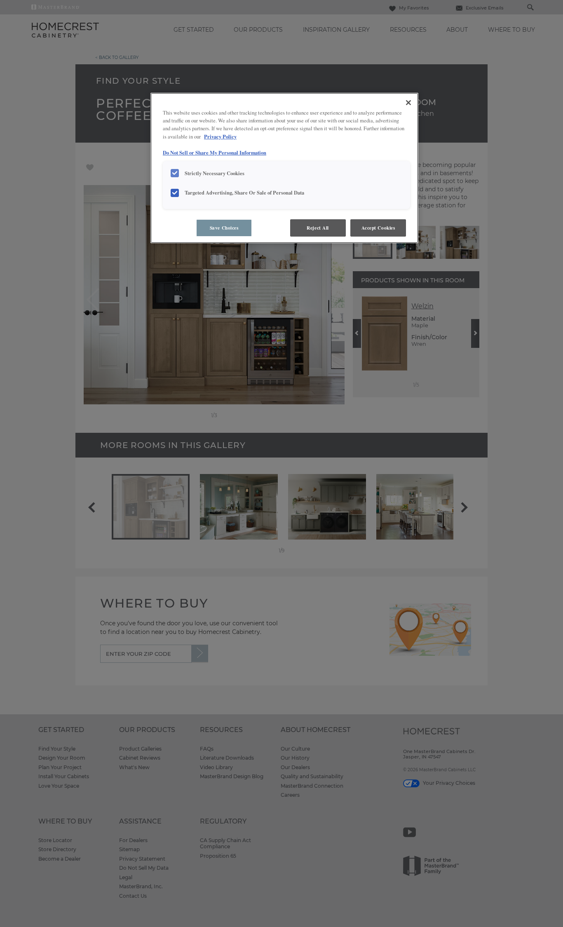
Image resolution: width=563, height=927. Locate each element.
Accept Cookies (378, 227)
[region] (284, 168)
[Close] (408, 103)
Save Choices (224, 227)
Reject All (318, 227)
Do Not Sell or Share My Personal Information (214, 152)
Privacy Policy (220, 136)
